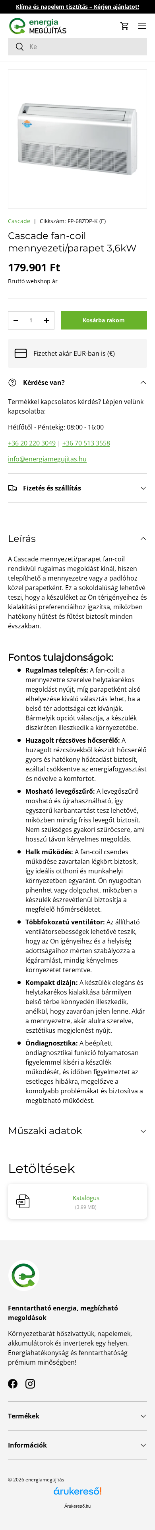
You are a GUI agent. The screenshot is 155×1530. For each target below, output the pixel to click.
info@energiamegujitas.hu (47, 459)
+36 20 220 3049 (32, 443)
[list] (77, 139)
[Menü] (142, 26)
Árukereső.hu (77, 1506)
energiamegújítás (44, 1479)
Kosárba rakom (104, 320)
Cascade (19, 221)
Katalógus (86, 1198)
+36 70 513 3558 (86, 443)
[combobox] (77, 46)
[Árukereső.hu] (77, 1494)
